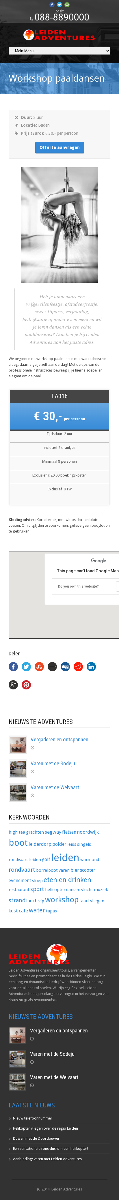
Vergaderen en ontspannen (59, 739)
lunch (32, 900)
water (37, 910)
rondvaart (22, 869)
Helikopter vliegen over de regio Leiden (45, 1128)
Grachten (35, 832)
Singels (84, 844)
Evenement (20, 880)
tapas (51, 911)
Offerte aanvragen (60, 147)
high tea (17, 832)
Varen (64, 870)
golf (46, 859)
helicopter (55, 889)
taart (84, 900)
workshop (62, 899)
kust (13, 911)
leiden (65, 857)
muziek (101, 889)
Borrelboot (47, 870)
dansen (73, 889)
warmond (89, 859)
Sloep (37, 880)
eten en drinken (67, 880)
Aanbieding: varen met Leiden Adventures (47, 1159)
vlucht (87, 889)
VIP (41, 900)
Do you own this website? (78, 586)
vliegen (97, 900)
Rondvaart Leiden (25, 859)
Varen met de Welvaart (55, 787)
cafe (23, 911)
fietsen (69, 832)
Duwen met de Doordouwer (36, 1138)
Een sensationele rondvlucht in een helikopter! (50, 1148)
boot (18, 842)
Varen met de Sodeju (53, 763)
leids (71, 844)
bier (74, 870)
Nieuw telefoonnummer (32, 1118)
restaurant (19, 889)
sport (37, 889)
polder (59, 844)
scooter (87, 870)
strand (17, 900)
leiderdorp (40, 844)
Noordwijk (88, 832)
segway (53, 832)
